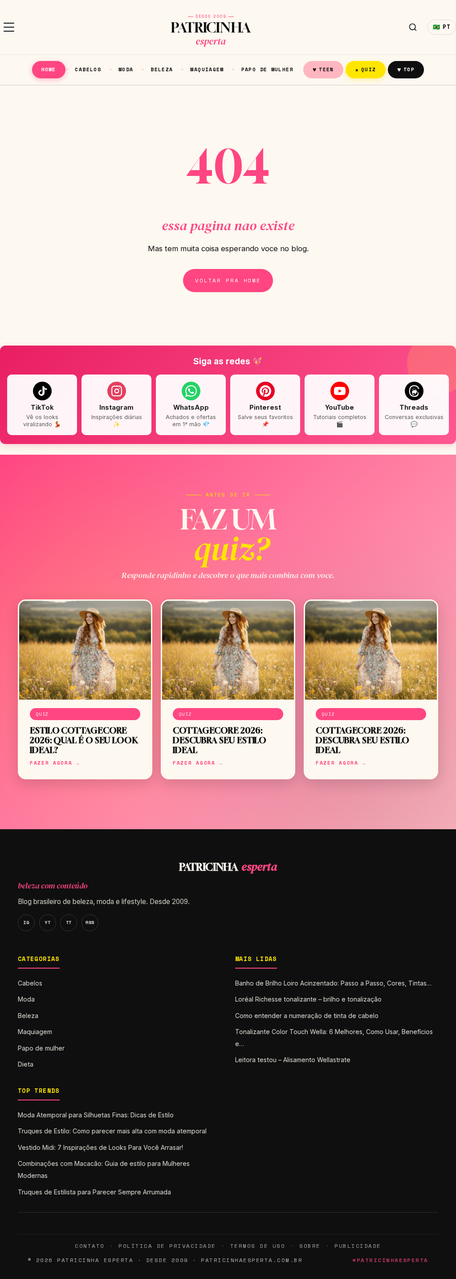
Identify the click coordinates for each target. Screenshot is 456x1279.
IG (26, 922)
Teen (323, 69)
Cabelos (88, 69)
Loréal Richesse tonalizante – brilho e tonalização (308, 999)
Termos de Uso (257, 1246)
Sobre (310, 1246)
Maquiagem (207, 69)
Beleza (162, 69)
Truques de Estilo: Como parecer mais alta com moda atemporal (112, 1131)
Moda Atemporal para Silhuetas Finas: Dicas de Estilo (96, 1115)
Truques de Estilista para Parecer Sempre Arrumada (94, 1192)
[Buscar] (413, 27)
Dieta (25, 1064)
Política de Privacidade (167, 1246)
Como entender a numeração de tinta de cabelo (307, 1015)
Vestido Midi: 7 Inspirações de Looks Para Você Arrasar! (100, 1147)
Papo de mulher (267, 69)
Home (48, 69)
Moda (126, 69)
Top (406, 69)
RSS (90, 922)
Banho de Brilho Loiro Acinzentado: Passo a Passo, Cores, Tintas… (333, 983)
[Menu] (9, 27)
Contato (89, 1246)
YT (47, 922)
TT (69, 922)
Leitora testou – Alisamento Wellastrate (292, 1059)
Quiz (365, 69)
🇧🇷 (442, 27)
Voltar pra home (228, 280)
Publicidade (357, 1246)
